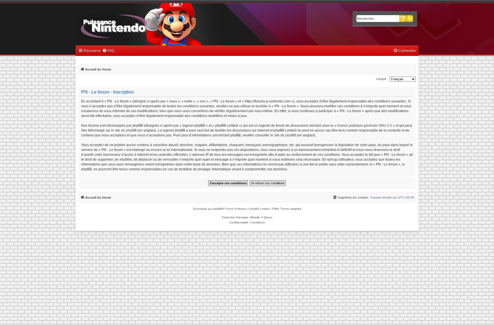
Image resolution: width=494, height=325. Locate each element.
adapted (295, 208)
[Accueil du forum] (129, 25)
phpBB (217, 208)
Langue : (382, 78)
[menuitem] (108, 51)
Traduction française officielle (241, 217)
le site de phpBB (124, 130)
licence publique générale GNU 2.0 (364, 126)
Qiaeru (268, 217)
